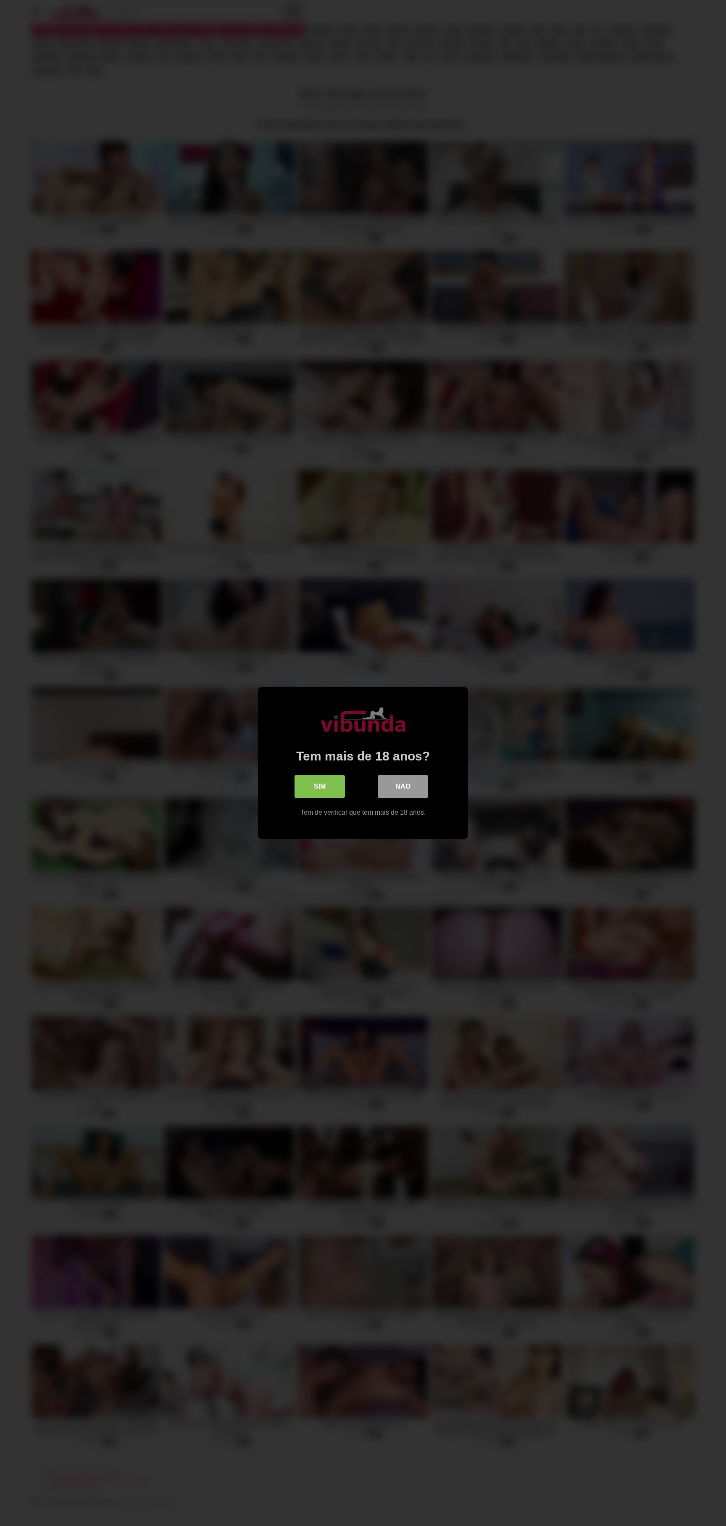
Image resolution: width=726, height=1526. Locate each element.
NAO (402, 786)
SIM (320, 786)
